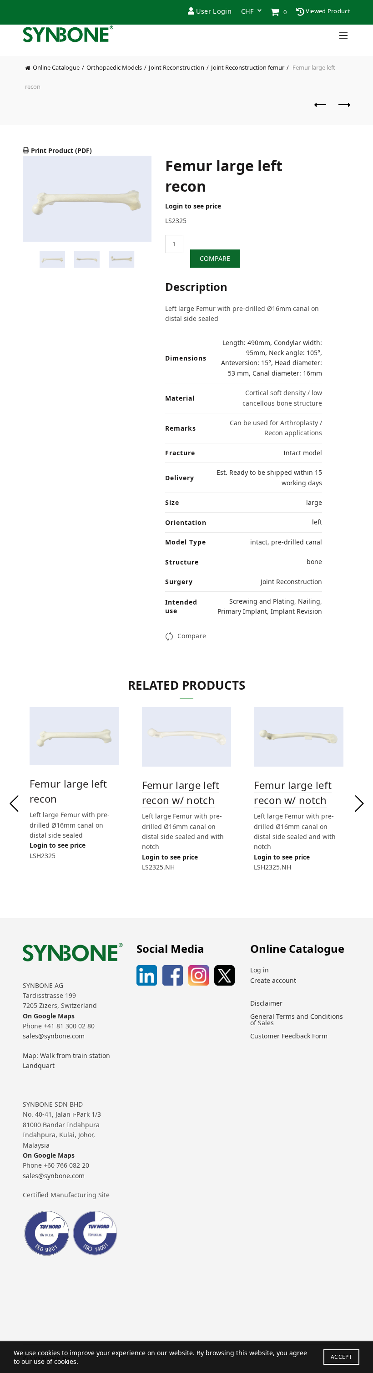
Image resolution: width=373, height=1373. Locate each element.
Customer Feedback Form (289, 1036)
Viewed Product (327, 11)
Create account (273, 980)
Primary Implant (242, 611)
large (314, 502)
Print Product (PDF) (60, 150)
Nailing (309, 601)
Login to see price (193, 206)
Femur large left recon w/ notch (181, 792)
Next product (343, 109)
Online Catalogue (56, 67)
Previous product (320, 109)
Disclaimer (266, 1003)
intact (258, 542)
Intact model (302, 452)
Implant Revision (296, 611)
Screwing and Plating (261, 601)
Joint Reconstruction (176, 67)
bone (314, 561)
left (317, 522)
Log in (259, 970)
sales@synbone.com (54, 1036)
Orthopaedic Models (114, 67)
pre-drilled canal (296, 542)
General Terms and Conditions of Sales (296, 1019)
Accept (341, 1357)
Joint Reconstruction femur (247, 67)
